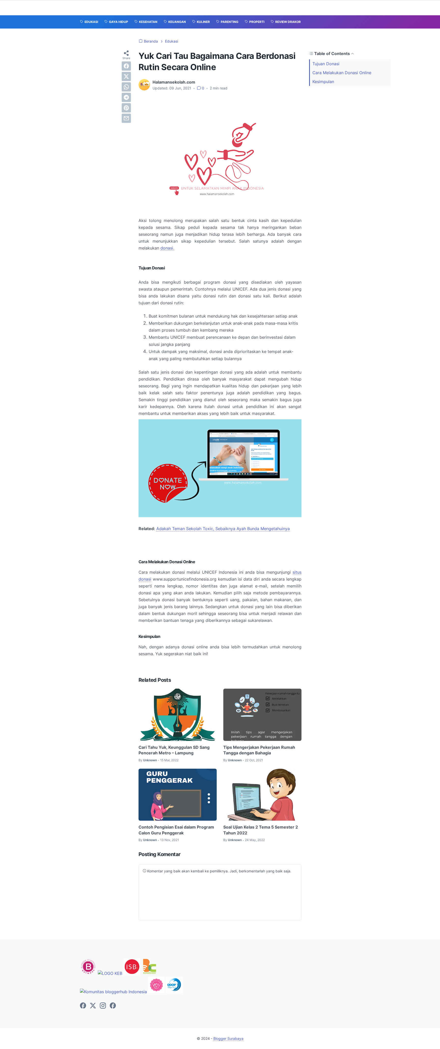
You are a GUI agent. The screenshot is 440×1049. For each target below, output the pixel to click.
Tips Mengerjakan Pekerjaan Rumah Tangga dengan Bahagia (259, 750)
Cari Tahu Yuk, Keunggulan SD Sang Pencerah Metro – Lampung (174, 750)
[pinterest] (126, 107)
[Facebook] (83, 1006)
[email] (126, 118)
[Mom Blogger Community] (157, 991)
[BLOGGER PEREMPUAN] (88, 973)
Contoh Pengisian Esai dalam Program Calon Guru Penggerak (176, 829)
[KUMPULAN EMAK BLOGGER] (110, 973)
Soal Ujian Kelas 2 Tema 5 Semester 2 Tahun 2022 (260, 829)
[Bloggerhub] (113, 991)
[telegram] (126, 97)
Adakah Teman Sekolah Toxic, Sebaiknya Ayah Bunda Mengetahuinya (223, 528)
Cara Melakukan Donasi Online (341, 72)
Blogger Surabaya (228, 1038)
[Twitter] (93, 1006)
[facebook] (126, 66)
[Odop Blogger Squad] (174, 991)
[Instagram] (103, 1006)
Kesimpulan (323, 81)
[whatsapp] (126, 86)
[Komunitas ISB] (131, 973)
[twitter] (126, 76)
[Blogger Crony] (149, 973)
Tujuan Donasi (325, 63)
